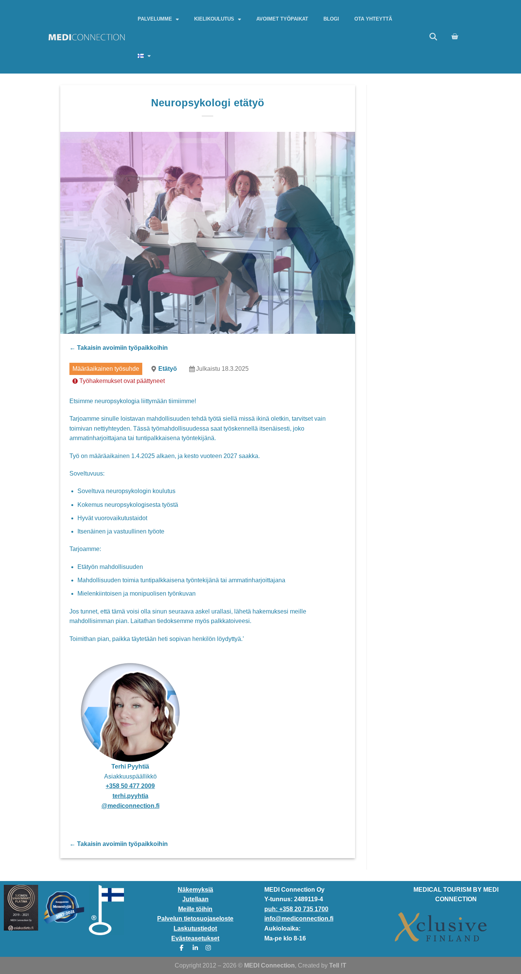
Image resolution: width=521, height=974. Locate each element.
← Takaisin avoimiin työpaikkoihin (118, 347)
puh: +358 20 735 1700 (296, 909)
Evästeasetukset (195, 938)
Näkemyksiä (195, 889)
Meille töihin (195, 909)
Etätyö (167, 368)
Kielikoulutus (214, 19)
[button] (433, 36)
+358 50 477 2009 (130, 786)
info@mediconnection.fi (298, 918)
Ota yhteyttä (373, 19)
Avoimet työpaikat (282, 19)
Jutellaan (195, 899)
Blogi (331, 19)
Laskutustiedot (195, 928)
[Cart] (455, 36)
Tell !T (337, 965)
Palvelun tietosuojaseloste (195, 918)
